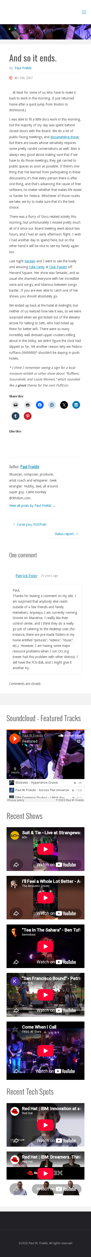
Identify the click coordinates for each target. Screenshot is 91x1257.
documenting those (64, 137)
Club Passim (58, 267)
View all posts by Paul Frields (32, 505)
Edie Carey (37, 267)
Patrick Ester (27, 576)
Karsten (30, 261)
